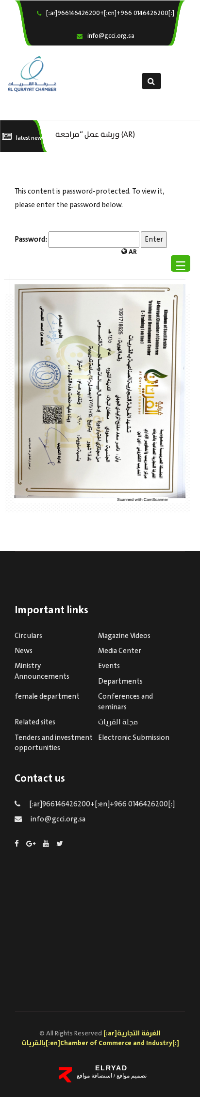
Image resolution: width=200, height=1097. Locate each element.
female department (47, 697)
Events (109, 666)
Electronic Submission (133, 738)
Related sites (35, 722)
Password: (32, 240)
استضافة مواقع (94, 1075)
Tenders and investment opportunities (54, 743)
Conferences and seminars (125, 702)
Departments (120, 682)
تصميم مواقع (131, 1075)
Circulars (28, 636)
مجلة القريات (118, 722)
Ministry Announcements (42, 671)
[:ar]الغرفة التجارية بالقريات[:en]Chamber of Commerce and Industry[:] (100, 1038)
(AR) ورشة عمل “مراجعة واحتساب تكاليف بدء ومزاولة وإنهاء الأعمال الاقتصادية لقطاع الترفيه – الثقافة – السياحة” (107, 134)
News (24, 651)
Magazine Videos (124, 636)
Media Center (119, 651)
